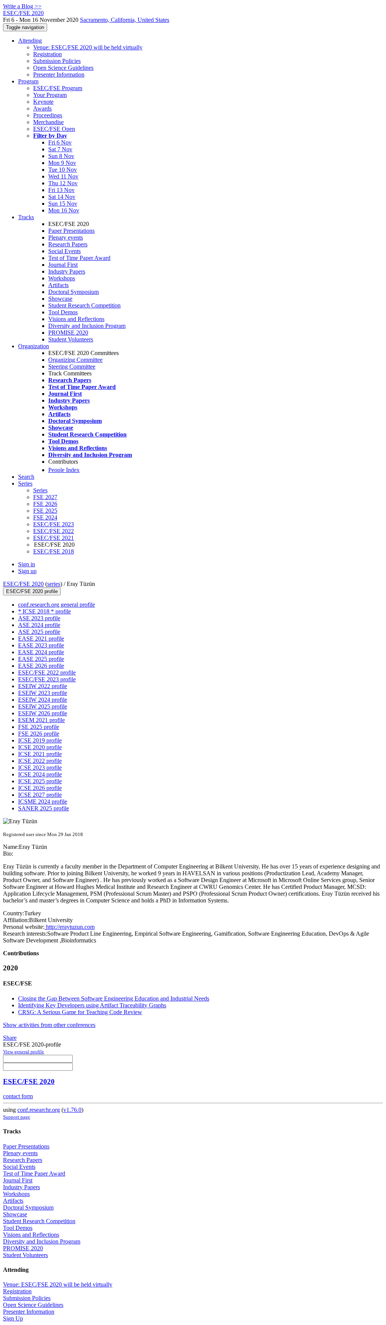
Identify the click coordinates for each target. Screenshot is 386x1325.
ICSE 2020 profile (40, 747)
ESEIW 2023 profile (42, 693)
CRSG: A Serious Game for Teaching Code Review (80, 1012)
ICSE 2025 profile (40, 781)
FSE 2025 (45, 510)
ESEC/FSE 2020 (23, 584)
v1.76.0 (72, 1110)
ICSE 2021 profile (40, 754)
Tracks (26, 217)
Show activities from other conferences (49, 1025)
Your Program (50, 95)
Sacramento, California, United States (124, 20)
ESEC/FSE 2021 (53, 538)
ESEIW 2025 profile (42, 706)
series (53, 584)
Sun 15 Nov (62, 203)
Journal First (63, 264)
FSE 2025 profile (38, 727)
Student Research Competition (84, 305)
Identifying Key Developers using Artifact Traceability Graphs (92, 1005)
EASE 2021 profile (41, 638)
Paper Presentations (71, 230)
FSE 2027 (45, 497)
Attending (30, 40)
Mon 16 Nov (63, 210)
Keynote (43, 101)
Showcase (60, 298)
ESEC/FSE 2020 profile (32, 591)
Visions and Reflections (76, 319)
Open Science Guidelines (63, 68)
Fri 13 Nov (61, 190)
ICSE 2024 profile (40, 774)
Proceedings (47, 115)
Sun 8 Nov (61, 156)
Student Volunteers (70, 339)
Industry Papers (66, 271)
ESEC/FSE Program (57, 88)
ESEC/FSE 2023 (53, 524)
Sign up (27, 571)
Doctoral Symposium (73, 292)
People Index (64, 470)
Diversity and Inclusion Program (87, 326)
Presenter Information (58, 74)
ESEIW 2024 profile (42, 699)
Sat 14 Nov (61, 197)
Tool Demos (63, 312)
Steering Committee (71, 366)
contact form (18, 1096)
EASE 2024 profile (41, 652)
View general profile (23, 1051)
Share (10, 1037)
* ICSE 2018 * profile (44, 611)
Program (28, 81)
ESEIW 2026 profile (42, 713)
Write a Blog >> (22, 6)
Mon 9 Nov (62, 163)
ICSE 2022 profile (40, 761)
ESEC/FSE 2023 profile (47, 679)
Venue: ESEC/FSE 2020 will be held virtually (87, 47)
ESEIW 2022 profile (42, 686)
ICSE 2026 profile (40, 788)
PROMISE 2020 (68, 332)
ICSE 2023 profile (40, 767)
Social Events (64, 251)
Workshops (61, 278)
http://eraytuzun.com (69, 927)
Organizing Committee (75, 360)
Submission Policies (57, 61)
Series (40, 490)
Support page (16, 1117)
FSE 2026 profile (38, 733)
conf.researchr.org (38, 1110)
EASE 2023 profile (41, 645)
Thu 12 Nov (63, 183)
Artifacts (58, 285)
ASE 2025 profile (39, 632)
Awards (42, 108)
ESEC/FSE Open (54, 129)
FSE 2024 (45, 517)
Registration (47, 54)
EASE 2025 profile (41, 659)
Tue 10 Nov (62, 169)
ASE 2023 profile (39, 618)
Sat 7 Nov (60, 149)
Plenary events (65, 237)
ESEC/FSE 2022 (53, 531)
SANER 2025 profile (43, 808)
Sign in (26, 564)
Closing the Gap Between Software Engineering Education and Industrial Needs (113, 998)
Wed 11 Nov (63, 176)
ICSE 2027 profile (40, 795)
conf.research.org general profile (56, 604)
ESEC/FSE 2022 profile (47, 672)
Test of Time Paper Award (79, 258)
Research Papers (67, 244)
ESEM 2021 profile (41, 720)
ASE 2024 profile (39, 625)
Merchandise (48, 122)
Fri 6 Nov (60, 142)
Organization (33, 346)
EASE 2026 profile (41, 665)
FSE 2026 (45, 504)
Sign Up (13, 1318)
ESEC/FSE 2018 (53, 551)
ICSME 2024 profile (42, 801)
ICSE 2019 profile (40, 740)
